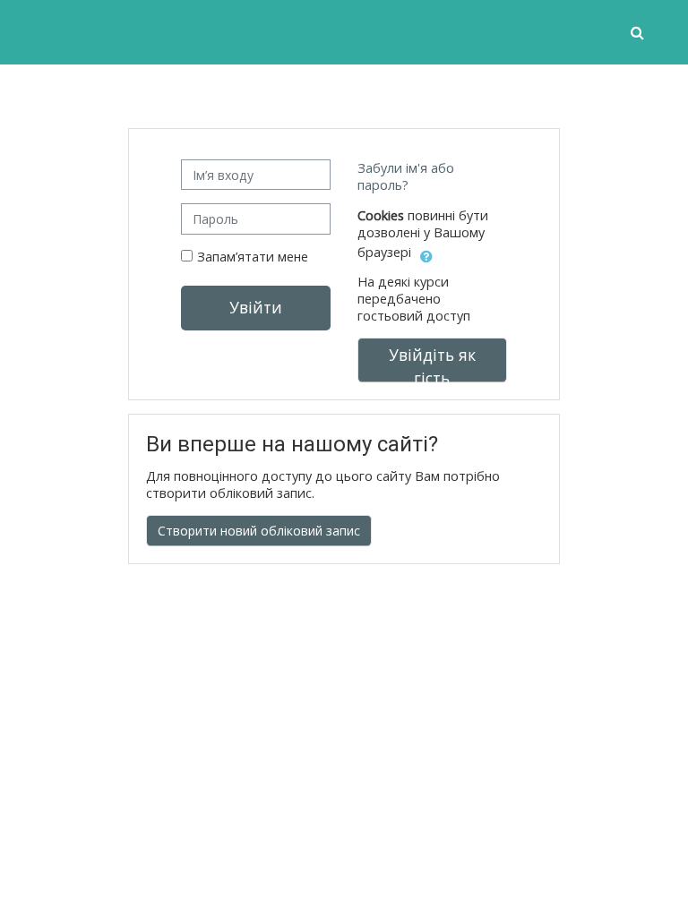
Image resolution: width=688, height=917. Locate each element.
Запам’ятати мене (252, 256)
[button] (639, 32)
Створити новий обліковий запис (259, 530)
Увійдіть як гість (432, 363)
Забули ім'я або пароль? (405, 176)
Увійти (255, 307)
